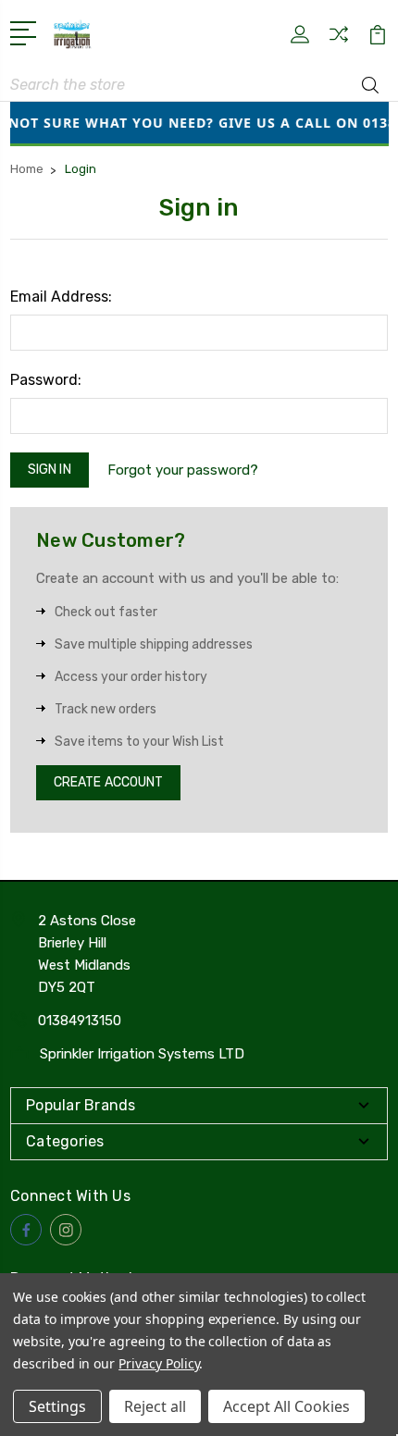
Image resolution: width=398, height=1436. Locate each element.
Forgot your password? (182, 470)
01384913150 (79, 1020)
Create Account (108, 782)
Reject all (155, 1406)
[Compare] (339, 40)
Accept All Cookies (286, 1406)
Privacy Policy (158, 1363)
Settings (57, 1406)
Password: (45, 380)
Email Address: (61, 296)
